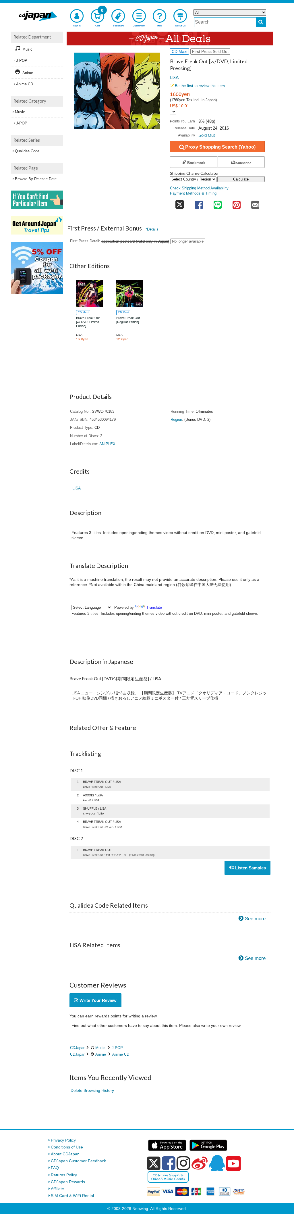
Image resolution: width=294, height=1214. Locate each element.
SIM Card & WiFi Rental (72, 1195)
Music (100, 1048)
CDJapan (77, 1048)
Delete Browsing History (92, 1090)
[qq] (217, 1163)
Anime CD (120, 1054)
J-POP (117, 1048)
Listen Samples (250, 867)
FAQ (55, 1167)
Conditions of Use (67, 1147)
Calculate (241, 179)
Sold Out (206, 135)
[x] (153, 1163)
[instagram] (183, 1163)
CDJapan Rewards (68, 1182)
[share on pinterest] (236, 203)
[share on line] (217, 203)
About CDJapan (65, 1154)
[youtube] (233, 1163)
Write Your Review (97, 1000)
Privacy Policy (63, 1140)
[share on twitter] (179, 203)
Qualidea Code (27, 151)
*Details (152, 229)
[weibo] (200, 1163)
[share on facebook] (198, 203)
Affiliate (57, 1188)
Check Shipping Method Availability (199, 188)
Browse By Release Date (36, 179)
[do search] (261, 22)
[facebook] (168, 1163)
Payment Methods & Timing (193, 193)
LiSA (174, 77)
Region (176, 420)
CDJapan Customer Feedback (78, 1161)
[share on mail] (255, 203)
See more (255, 918)
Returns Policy (64, 1175)
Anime (100, 1054)
